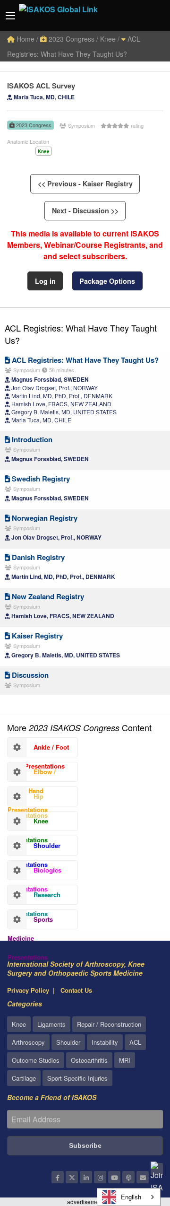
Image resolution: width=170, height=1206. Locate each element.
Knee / (109, 39)
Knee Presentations (28, 823)
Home (24, 39)
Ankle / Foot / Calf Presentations (38, 750)
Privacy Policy (28, 990)
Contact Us (76, 990)
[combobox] (129, 1197)
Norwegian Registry (43, 518)
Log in (45, 281)
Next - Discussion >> (85, 210)
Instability (105, 1042)
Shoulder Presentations (34, 848)
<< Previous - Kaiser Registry (85, 183)
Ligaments (51, 1024)
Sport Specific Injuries (77, 1078)
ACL (135, 1042)
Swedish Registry (40, 478)
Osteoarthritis (89, 1060)
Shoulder (68, 1042)
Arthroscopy (28, 1042)
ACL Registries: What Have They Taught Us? (81, 334)
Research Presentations (34, 897)
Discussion (29, 675)
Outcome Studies (36, 1060)
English (131, 1196)
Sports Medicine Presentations (30, 922)
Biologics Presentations (34, 872)
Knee (19, 1024)
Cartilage (24, 1078)
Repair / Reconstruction (109, 1024)
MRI (124, 1060)
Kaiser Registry (36, 635)
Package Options (107, 281)
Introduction (31, 439)
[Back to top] (139, 1147)
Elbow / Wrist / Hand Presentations (32, 774)
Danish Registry (37, 557)
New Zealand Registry (47, 596)
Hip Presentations (28, 799)
